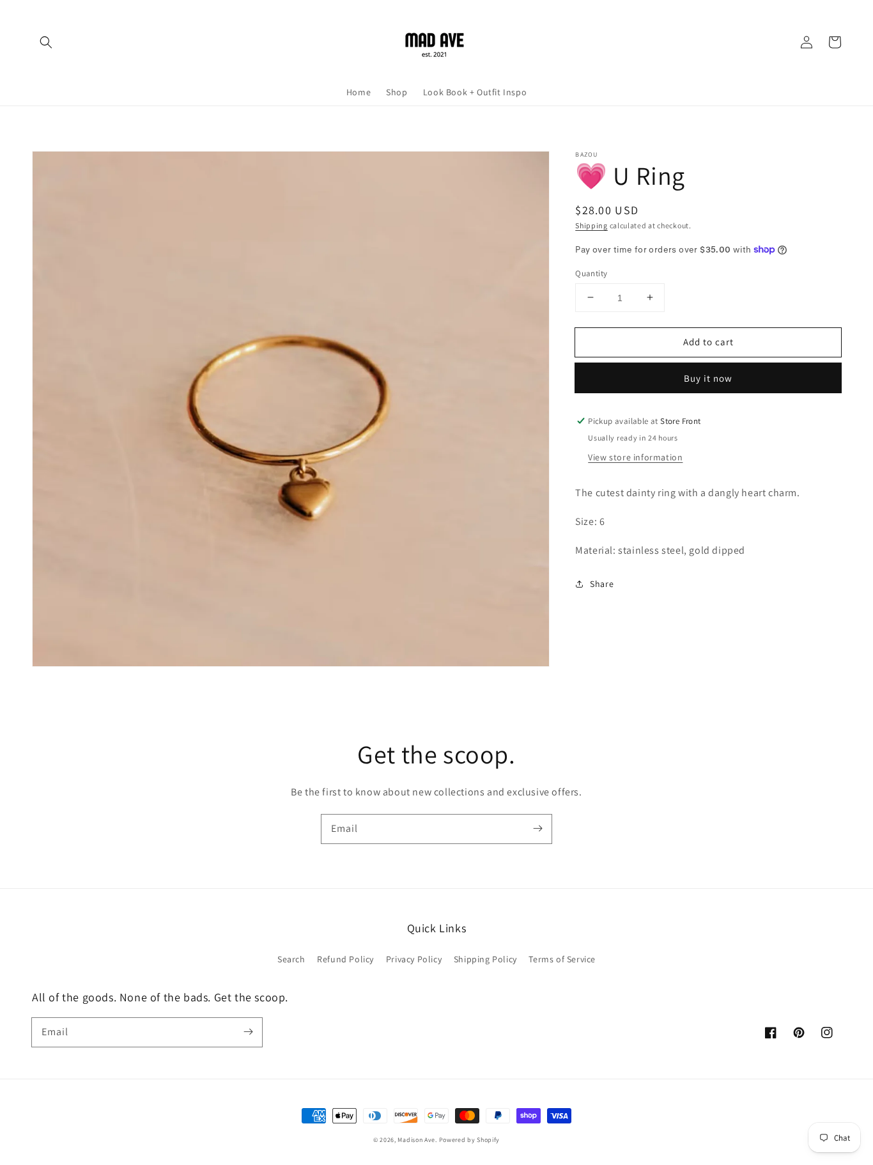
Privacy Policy (414, 959)
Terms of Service (562, 959)
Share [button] (602, 583)
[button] (46, 42)
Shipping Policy (485, 959)
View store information (635, 457)
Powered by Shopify (469, 1140)
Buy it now (708, 378)
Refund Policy (345, 959)
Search (291, 959)
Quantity (591, 272)
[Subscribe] (537, 829)
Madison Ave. (417, 1140)
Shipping (591, 225)
